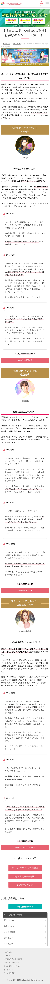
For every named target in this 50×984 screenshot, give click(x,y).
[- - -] (47, 4)
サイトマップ (8, 970)
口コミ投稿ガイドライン (12, 966)
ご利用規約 (8, 952)
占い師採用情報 (9, 973)
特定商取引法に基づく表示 (13, 959)
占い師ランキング (25, 885)
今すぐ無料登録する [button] (25, 907)
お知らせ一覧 (17, 44)
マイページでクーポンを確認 (25, 868)
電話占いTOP (6, 44)
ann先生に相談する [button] (25, 360)
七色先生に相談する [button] (25, 590)
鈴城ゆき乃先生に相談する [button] (25, 848)
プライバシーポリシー (11, 963)
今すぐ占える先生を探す (25, 876)
